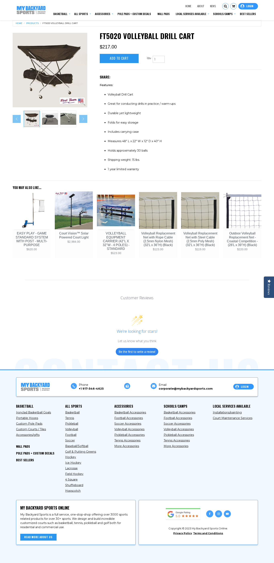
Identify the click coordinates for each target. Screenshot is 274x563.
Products (32, 23)
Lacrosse (71, 468)
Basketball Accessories (130, 412)
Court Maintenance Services (232, 418)
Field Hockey (74, 474)
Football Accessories (128, 418)
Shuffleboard (74, 485)
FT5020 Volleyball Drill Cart (60, 23)
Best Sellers (25, 460)
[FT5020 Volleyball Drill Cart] (50, 70)
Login (248, 6)
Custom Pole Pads (29, 423)
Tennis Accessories (127, 440)
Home (188, 6)
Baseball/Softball (76, 446)
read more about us (38, 537)
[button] (225, 6)
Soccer (70, 440)
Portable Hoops (27, 418)
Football (70, 435)
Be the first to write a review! (137, 352)
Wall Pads (23, 446)
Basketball (72, 412)
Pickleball (71, 423)
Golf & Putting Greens (80, 451)
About (200, 6)
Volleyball (71, 429)
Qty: (149, 58)
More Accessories (126, 446)
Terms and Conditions (208, 533)
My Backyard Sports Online (54, 556)
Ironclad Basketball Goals (33, 412)
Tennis (69, 418)
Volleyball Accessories (129, 429)
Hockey (70, 457)
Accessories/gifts (28, 435)
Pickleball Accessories (129, 435)
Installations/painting (227, 412)
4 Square (71, 479)
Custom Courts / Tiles (31, 429)
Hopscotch (73, 491)
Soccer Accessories (127, 423)
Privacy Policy (182, 533)
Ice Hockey (73, 462)
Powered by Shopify (93, 556)
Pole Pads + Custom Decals (35, 453)
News (213, 6)
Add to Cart (119, 58)
